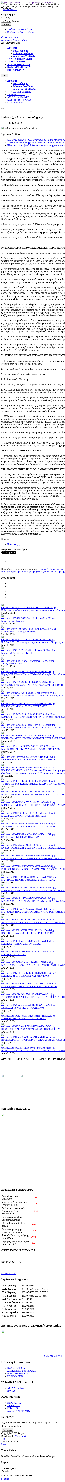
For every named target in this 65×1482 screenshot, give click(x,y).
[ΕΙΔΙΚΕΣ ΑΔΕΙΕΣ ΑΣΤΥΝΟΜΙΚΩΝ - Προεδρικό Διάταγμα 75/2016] (28, 693)
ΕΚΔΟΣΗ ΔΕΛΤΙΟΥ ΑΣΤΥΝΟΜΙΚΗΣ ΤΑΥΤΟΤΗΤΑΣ (29, 759)
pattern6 (5, 1478)
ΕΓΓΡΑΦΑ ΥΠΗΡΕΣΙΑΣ (13, 954)
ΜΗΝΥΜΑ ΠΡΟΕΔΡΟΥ (19, 1373)
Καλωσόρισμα (20, 83)
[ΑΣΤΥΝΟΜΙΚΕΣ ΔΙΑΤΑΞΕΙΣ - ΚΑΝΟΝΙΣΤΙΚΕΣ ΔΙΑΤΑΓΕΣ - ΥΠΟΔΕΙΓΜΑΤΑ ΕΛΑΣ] (28, 919)
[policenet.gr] (11, 1097)
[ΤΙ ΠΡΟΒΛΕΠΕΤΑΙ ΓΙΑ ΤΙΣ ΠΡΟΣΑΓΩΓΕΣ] (28, 1015)
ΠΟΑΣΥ (11, 1390)
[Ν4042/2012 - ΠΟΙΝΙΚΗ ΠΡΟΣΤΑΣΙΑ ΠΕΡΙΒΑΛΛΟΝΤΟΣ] (28, 725)
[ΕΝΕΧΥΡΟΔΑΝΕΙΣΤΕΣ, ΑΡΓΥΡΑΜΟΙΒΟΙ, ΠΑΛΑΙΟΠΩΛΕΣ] (28, 845)
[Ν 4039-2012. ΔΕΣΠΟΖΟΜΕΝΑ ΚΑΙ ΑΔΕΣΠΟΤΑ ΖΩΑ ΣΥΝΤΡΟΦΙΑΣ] (28, 855)
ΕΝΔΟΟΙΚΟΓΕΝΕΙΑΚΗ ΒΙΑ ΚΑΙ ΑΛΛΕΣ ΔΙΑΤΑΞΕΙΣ (29, 986)
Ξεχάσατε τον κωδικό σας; (20, 29)
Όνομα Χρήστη (8, 14)
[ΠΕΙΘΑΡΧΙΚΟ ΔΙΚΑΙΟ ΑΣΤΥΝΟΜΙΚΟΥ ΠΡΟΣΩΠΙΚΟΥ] (28, 1026)
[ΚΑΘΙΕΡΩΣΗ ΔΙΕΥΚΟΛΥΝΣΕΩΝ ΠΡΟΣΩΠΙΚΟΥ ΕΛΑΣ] (27, 746)
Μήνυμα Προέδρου (23, 86)
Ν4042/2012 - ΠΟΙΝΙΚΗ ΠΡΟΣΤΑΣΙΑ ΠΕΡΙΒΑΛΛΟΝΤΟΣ (31, 727)
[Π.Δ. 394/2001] (28, 639)
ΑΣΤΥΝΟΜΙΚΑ (15, 1388)
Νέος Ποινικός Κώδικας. (13, 621)
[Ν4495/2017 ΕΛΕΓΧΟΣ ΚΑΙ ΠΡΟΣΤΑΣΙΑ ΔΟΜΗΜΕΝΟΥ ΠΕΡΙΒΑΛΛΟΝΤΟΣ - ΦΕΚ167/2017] (28, 682)
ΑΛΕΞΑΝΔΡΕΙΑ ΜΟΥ (19, 1411)
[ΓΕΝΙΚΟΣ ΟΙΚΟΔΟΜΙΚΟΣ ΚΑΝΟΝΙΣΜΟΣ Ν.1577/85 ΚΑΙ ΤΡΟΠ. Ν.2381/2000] (28, 866)
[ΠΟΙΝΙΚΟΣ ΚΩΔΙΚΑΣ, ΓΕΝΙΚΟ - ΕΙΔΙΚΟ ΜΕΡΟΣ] (28, 930)
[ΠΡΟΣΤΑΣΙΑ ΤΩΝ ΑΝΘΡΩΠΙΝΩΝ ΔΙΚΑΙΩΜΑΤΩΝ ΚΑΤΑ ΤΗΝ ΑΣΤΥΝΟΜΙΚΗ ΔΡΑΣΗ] (28, 1037)
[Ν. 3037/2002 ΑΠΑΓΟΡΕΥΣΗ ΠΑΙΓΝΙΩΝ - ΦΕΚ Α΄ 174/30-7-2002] (28, 898)
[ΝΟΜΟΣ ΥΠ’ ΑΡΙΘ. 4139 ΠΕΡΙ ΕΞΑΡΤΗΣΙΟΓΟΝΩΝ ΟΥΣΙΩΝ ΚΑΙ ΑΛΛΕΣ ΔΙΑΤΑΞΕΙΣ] (28, 802)
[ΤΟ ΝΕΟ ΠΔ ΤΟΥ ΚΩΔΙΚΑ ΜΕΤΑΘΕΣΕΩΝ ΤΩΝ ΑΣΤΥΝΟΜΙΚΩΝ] (28, 781)
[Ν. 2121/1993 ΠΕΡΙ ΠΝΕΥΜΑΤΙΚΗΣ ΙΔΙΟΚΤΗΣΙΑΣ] (28, 877)
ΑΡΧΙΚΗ (12, 80)
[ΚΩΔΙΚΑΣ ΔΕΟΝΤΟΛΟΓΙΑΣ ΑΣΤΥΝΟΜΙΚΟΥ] (28, 973)
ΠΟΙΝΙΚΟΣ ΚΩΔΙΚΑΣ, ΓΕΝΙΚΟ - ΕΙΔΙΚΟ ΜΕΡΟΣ (27, 933)
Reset (3, 1444)
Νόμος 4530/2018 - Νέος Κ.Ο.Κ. (17, 653)
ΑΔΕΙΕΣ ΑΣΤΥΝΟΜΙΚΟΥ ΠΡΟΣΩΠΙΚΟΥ (23, 1007)
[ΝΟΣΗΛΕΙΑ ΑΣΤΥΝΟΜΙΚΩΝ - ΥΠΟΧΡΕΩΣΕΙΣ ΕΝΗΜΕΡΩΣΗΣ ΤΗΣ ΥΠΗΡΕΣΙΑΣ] (27, 735)
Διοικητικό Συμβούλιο (24, 89)
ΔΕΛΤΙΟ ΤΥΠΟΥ (16, 94)
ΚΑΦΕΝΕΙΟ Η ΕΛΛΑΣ (19, 100)
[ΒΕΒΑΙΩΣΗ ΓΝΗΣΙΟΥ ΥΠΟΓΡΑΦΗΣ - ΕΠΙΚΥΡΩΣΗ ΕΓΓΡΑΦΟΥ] (28, 1047)
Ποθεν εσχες (13, 544)
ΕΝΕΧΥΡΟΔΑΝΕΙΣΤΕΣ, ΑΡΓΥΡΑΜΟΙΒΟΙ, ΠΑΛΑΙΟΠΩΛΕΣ (33, 847)
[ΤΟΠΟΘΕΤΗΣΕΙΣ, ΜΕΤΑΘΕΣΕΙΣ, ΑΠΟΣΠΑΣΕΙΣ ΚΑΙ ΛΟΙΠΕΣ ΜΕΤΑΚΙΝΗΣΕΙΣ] (27, 994)
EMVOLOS (13, 1408)
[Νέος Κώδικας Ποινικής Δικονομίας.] (28, 629)
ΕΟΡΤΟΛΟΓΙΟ (8, 1273)
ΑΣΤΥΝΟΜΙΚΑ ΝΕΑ (18, 97)
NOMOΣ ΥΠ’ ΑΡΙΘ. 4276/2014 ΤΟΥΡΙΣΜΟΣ (24, 706)
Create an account (9, 37)
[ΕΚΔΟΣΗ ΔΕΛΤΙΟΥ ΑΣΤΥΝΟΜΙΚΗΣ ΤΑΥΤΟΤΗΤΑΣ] (28, 757)
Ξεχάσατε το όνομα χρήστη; (20, 32)
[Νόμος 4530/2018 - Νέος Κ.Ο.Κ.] (28, 650)
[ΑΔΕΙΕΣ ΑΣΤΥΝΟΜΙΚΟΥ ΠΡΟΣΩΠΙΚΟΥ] (28, 1005)
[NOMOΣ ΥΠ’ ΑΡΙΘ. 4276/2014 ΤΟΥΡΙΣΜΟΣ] (28, 703)
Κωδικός (5, 17)
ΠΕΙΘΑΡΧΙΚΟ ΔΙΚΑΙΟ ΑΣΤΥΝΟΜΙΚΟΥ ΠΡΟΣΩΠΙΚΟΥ (30, 1029)
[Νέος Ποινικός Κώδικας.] (28, 618)
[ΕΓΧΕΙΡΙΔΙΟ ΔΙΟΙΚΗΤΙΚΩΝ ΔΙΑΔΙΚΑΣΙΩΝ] (28, 813)
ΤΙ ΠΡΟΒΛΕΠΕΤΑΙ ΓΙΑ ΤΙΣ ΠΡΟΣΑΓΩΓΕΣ (23, 1018)
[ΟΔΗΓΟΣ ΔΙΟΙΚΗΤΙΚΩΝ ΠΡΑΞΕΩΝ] (28, 834)
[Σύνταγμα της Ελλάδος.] (27, 661)
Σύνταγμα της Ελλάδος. (12, 663)
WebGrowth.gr (22, 1436)
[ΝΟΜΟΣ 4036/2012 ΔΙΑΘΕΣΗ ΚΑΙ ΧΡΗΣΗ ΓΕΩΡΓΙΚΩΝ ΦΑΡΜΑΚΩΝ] (28, 714)
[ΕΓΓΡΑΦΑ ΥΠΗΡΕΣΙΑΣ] (28, 951)
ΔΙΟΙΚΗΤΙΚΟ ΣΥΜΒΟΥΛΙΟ (21, 1371)
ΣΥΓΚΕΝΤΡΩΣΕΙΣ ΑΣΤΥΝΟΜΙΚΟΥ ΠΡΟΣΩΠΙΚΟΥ (28, 826)
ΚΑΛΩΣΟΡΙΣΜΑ (16, 1368)
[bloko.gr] (30, 1097)
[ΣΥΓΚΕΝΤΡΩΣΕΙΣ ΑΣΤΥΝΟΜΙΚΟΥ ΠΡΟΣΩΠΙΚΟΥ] (28, 823)
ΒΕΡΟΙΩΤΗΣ (14, 1402)
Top (3, 1438)
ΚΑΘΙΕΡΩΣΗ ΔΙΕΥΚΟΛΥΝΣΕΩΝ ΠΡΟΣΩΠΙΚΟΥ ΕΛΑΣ (30, 749)
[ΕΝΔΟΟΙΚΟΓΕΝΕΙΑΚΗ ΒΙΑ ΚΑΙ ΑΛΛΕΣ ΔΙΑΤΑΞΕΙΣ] (28, 983)
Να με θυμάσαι (12, 21)
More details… (10, 9)
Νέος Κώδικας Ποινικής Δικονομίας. (18, 631)
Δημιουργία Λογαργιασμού (14, 40)
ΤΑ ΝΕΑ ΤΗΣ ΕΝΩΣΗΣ (19, 91)
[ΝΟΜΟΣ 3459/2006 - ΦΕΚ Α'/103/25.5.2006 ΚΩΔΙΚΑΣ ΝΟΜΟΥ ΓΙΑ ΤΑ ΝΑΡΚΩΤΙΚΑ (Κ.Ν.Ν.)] (28, 887)
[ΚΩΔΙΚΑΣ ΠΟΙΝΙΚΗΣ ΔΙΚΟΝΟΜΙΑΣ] (28, 941)
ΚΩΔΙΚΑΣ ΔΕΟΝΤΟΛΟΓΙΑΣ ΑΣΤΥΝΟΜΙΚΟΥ (25, 975)
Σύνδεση (6, 24)
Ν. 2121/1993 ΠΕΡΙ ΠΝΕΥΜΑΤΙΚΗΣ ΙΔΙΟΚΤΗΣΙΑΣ (28, 879)
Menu (4, 75)
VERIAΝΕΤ (13, 1405)
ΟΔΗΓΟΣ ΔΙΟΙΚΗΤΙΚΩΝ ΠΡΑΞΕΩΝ (20, 837)
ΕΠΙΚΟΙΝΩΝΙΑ (15, 102)
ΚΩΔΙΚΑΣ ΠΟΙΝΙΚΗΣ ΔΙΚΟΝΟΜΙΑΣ (21, 943)
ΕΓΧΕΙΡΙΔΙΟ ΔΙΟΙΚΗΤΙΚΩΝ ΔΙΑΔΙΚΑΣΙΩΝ (24, 815)
